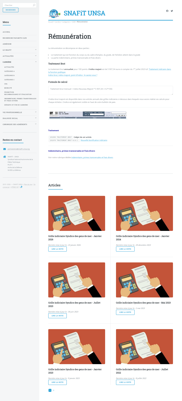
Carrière (58, 22)
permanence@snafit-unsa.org (19, 149)
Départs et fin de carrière (16, 105)
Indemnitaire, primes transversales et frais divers (92, 157)
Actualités (9, 67)
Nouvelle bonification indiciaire (94, 140)
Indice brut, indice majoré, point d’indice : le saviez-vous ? (72, 75)
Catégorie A (9, 71)
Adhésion (7, 44)
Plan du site (28, 184)
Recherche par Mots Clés (15, 38)
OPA (5, 84)
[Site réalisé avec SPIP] (21, 187)
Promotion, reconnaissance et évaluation (17, 93)
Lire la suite (58, 249)
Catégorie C (66, 22)
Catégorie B (9, 75)
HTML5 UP (15, 187)
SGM (73, 22)
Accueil (50, 22)
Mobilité (8, 88)
